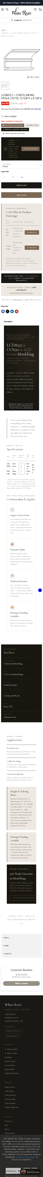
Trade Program (9, 1091)
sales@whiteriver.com (11, 1018)
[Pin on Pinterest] (16, 311)
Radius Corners (11, 1053)
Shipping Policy (10, 1133)
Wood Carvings (10, 1061)
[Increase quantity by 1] (22, 177)
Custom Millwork (10, 1095)
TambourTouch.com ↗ (14, 1031)
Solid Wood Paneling (11, 1073)
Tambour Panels (11, 1049)
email (26, 300)
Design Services (10, 1087)
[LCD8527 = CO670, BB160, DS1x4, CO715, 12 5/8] (5, 85)
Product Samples (10, 1103)
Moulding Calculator (14, 125)
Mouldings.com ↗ (12, 1036)
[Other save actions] (18, 1171)
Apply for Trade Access (24, 898)
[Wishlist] (35, 9)
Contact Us (7, 953)
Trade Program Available (15, 133)
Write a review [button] (21, 983)
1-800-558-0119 (17, 300)
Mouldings (8, 1057)
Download (32, 232)
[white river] (21, 12)
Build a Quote (31, 149)
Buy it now (21, 195)
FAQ (6, 1125)
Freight (6, 945)
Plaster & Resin (9, 1069)
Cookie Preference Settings (25, 1157)
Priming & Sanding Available (16, 129)
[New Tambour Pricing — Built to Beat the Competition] (21, 3)
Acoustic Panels (10, 1065)
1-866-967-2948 (13, 157)
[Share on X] (7, 311)
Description (8, 321)
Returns (6, 937)
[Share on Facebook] (3, 311)
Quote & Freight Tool (11, 1107)
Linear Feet (5, 171)
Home (3, 30)
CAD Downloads (10, 1099)
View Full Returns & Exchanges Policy (21, 293)
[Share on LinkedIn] (12, 311)
